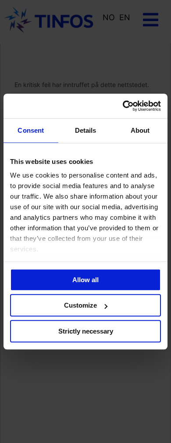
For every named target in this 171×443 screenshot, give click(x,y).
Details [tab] (85, 130)
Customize (80, 305)
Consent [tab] (31, 130)
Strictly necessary (85, 331)
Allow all (85, 279)
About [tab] (140, 130)
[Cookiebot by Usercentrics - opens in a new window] (123, 106)
